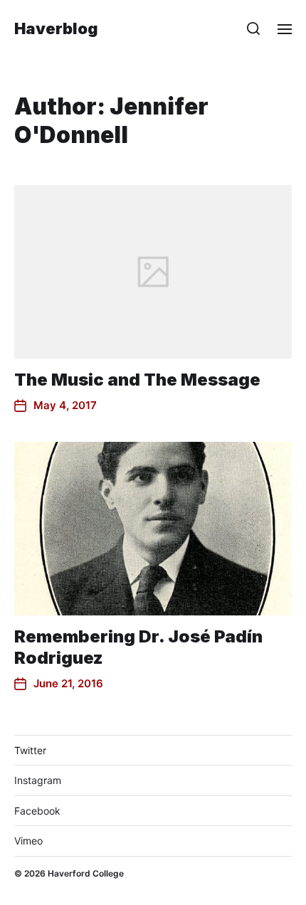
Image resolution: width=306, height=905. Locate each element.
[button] (253, 28)
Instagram (37, 780)
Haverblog (56, 28)
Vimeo (28, 841)
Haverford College (86, 873)
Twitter (30, 750)
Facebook (37, 811)
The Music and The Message (137, 379)
